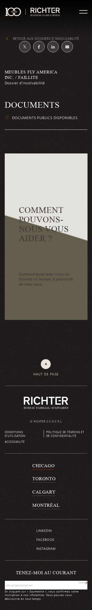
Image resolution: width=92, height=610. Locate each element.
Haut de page (46, 374)
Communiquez (32, 274)
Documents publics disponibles (45, 117)
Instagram (45, 548)
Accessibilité (15, 442)
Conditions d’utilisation (15, 433)
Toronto (44, 478)
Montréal (46, 505)
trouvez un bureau (35, 279)
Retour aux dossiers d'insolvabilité (46, 38)
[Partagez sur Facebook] (39, 46)
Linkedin (44, 530)
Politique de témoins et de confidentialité (65, 433)
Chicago (43, 465)
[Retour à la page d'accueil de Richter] (46, 402)
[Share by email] (67, 46)
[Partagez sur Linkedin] (53, 46)
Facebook (45, 539)
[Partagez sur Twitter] (24, 46)
